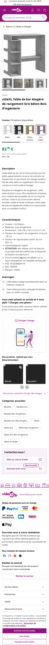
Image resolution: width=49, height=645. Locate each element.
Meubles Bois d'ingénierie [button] (15, 414)
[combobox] (24, 17)
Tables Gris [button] (8, 427)
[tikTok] (20, 556)
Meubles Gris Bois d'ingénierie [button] (17, 421)
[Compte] (32, 10)
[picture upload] (24, 338)
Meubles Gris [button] (22, 407)
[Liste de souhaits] (38, 10)
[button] (8, 133)
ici (21, 257)
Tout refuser (24, 636)
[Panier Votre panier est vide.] (45, 10)
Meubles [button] (7, 407)
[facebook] (4, 556)
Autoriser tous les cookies (24, 631)
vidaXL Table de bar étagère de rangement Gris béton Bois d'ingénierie (24, 103)
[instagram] (9, 556)
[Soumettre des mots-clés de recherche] (43, 17)
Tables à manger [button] (11, 441)
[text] (7, 149)
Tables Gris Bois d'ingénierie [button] (16, 434)
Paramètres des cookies (24, 642)
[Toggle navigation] (5, 10)
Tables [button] (36, 421)
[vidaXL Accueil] (16, 10)
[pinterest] (15, 556)
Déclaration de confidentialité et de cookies (19, 624)
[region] (24, 628)
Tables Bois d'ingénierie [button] (28, 427)
